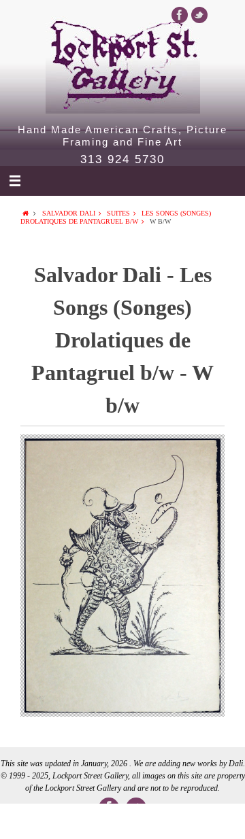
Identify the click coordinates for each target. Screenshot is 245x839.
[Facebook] (180, 15)
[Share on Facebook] (24, 821)
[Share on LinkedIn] (122, 821)
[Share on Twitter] (73, 821)
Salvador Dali (68, 213)
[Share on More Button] (220, 821)
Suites (118, 213)
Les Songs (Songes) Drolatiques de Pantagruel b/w (115, 217)
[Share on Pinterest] (171, 821)
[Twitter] (199, 15)
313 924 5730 (122, 160)
